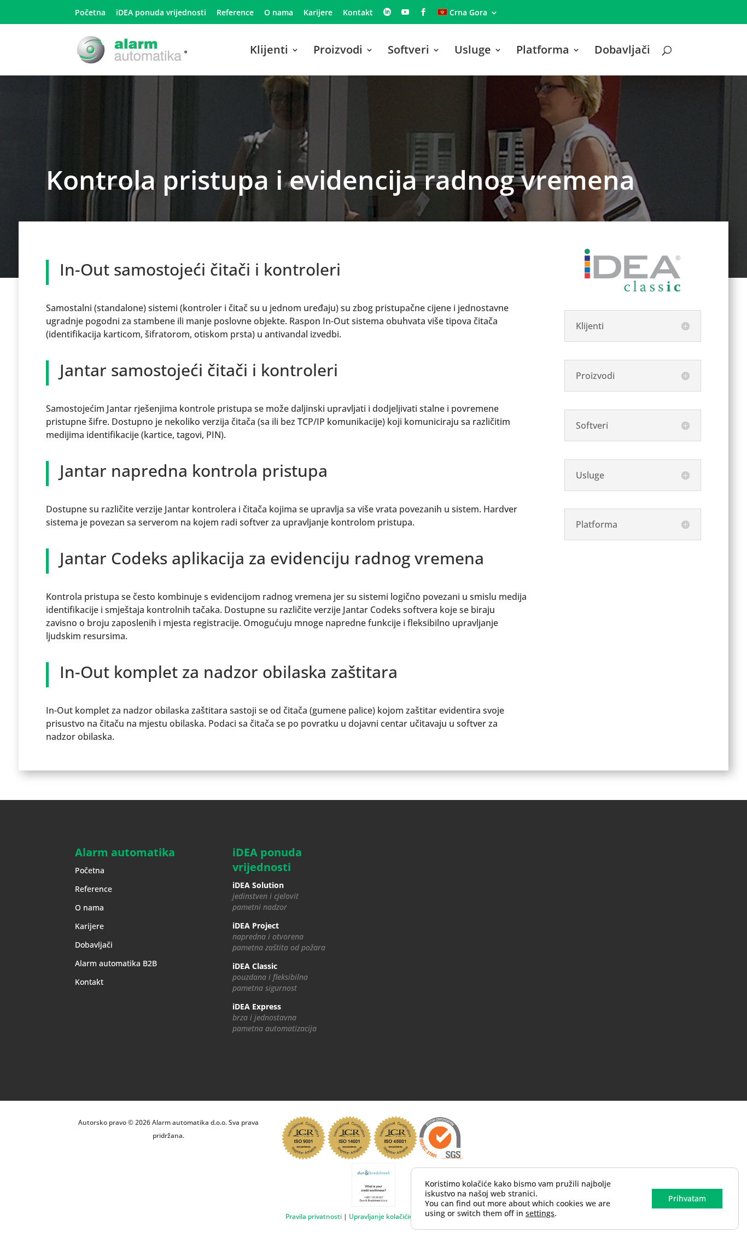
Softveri (408, 51)
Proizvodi (338, 51)
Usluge (472, 51)
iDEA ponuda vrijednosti (161, 13)
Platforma (542, 51)
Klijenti (269, 51)
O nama (278, 13)
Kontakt (358, 13)
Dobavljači (622, 51)
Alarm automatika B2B (116, 963)
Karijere (318, 13)
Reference (235, 13)
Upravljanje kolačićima (384, 1216)
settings (540, 1213)
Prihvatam (687, 1198)
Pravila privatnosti (313, 1216)
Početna (90, 13)
